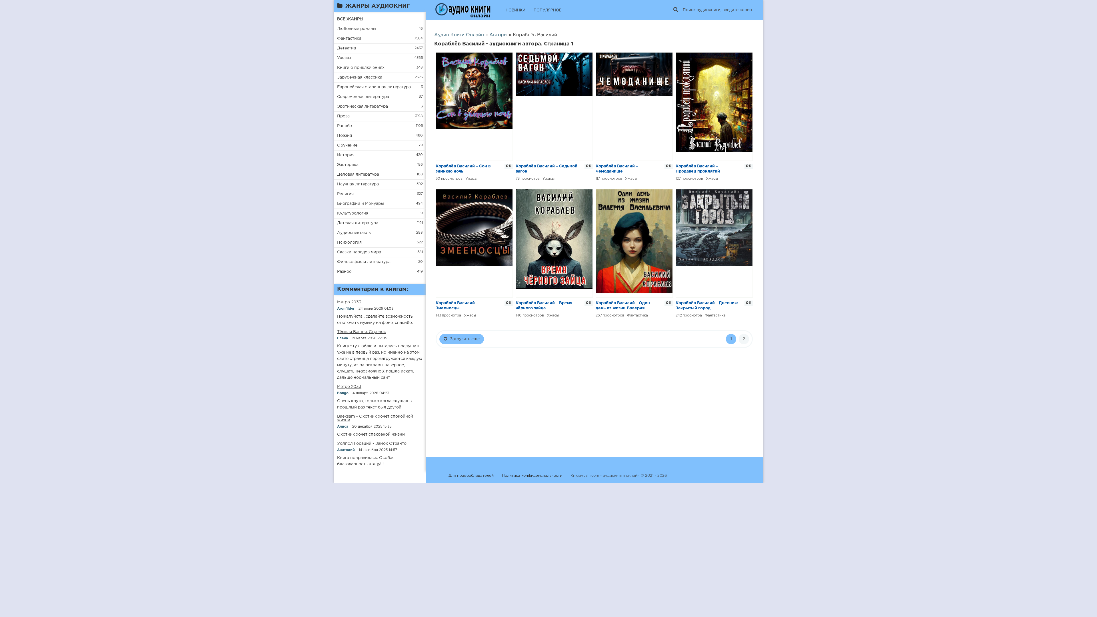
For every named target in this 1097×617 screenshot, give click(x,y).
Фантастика (349, 38)
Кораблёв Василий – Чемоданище (617, 169)
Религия (345, 194)
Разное (344, 271)
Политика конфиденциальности (532, 475)
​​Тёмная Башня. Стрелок (361, 332)
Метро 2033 (349, 302)
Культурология (352, 213)
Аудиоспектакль (354, 233)
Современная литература (363, 97)
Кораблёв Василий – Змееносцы (457, 305)
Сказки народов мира (359, 252)
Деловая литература (358, 174)
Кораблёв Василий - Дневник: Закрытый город (707, 305)
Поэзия (344, 135)
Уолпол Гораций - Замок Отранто (372, 443)
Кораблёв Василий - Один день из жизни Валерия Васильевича (623, 306)
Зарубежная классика (359, 77)
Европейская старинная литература (374, 87)
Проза (343, 116)
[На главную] (462, 10)
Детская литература (357, 223)
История (346, 155)
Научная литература (358, 184)
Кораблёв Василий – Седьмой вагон (546, 169)
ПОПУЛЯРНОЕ (548, 10)
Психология (349, 242)
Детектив (346, 48)
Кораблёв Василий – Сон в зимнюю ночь (463, 169)
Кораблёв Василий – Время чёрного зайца (544, 305)
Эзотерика (348, 165)
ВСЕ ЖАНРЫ (350, 19)
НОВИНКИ (515, 10)
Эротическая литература (362, 106)
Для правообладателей (471, 475)
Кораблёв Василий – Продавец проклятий (698, 169)
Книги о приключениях (361, 67)
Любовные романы (356, 29)
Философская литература (364, 262)
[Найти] (675, 10)
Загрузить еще (465, 339)
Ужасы (344, 58)
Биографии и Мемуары (360, 203)
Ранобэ (344, 126)
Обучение (347, 145)
